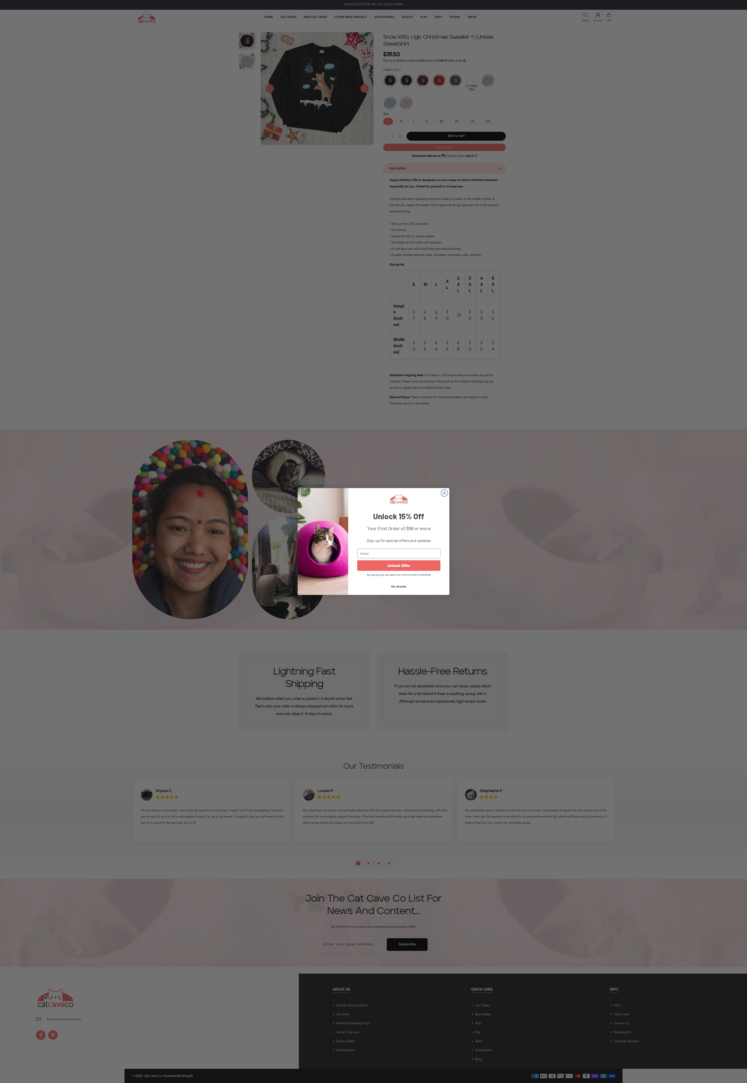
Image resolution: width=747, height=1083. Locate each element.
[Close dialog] (444, 493)
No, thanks (399, 586)
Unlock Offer (399, 565)
